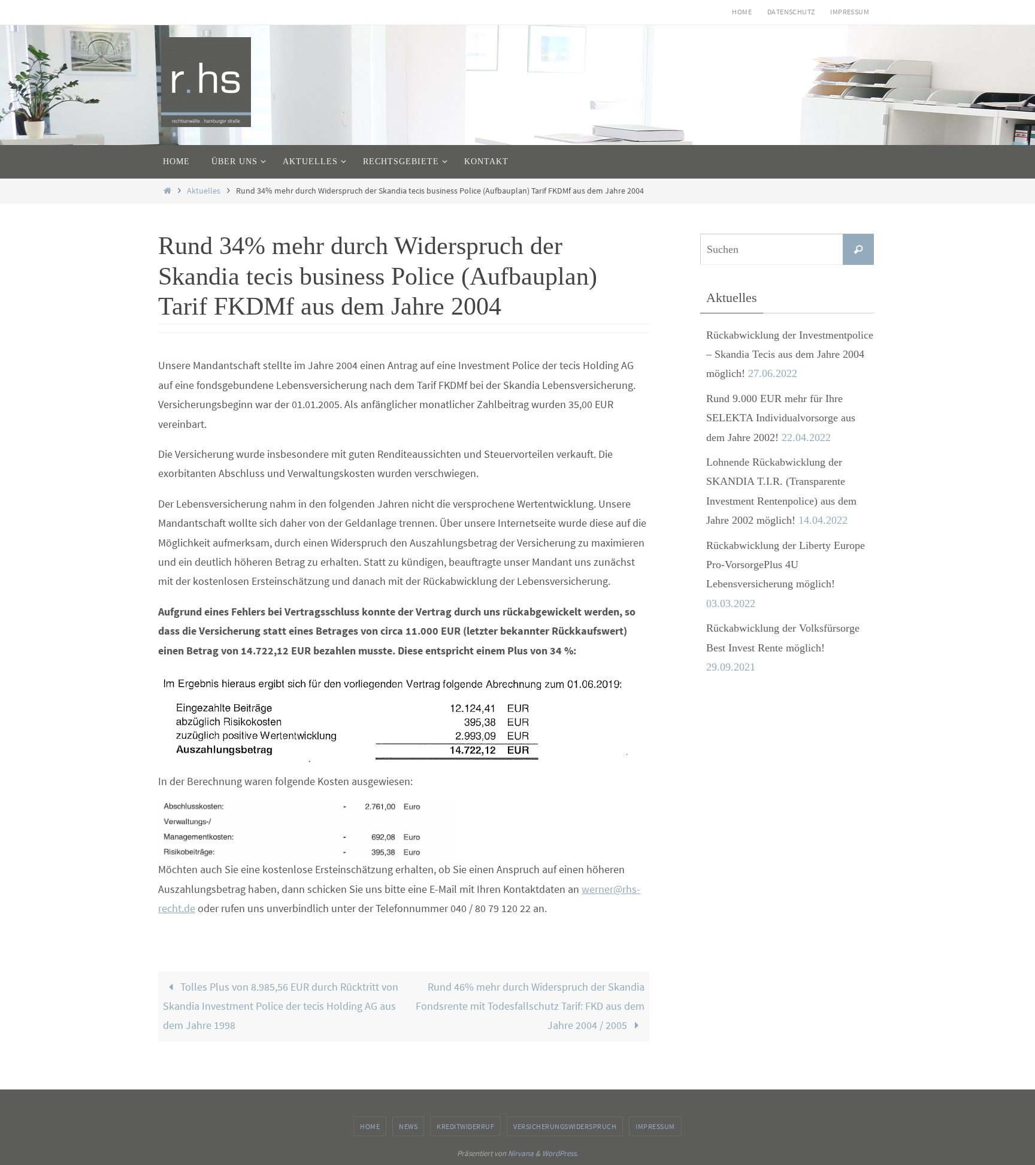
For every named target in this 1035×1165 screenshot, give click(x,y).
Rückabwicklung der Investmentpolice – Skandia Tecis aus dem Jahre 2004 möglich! (789, 354)
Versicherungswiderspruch (564, 1126)
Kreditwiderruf (465, 1126)
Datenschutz (791, 11)
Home (742, 11)
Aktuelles (203, 190)
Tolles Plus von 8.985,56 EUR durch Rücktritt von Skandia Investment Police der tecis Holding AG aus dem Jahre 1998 (280, 1006)
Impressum (849, 11)
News (408, 1126)
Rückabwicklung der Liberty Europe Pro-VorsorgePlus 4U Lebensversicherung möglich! (785, 564)
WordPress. (560, 1153)
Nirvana (521, 1153)
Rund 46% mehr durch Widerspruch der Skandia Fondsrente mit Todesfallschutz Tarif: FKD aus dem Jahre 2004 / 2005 (530, 1006)
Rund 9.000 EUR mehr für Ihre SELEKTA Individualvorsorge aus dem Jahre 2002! (780, 418)
